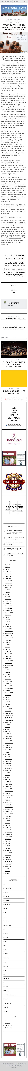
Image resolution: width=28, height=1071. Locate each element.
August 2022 (8, 667)
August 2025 (8, 587)
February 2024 (8, 628)
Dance (5, 908)
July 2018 (7, 772)
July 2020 (7, 724)
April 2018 (7, 779)
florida (21, 262)
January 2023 (8, 656)
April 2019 (7, 756)
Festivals (6, 937)
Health (5, 949)
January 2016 (8, 829)
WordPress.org (8, 1027)
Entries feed (7, 1023)
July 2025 (7, 589)
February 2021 (8, 708)
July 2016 (7, 818)
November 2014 (9, 859)
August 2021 (8, 695)
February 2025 (8, 601)
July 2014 (7, 868)
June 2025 (7, 592)
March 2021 (8, 706)
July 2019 (7, 752)
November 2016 (9, 809)
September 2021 (9, 692)
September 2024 (9, 612)
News (5, 974)
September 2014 (9, 864)
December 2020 (9, 713)
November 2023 (9, 633)
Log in (6, 1021)
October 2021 (8, 690)
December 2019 (9, 740)
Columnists (7, 900)
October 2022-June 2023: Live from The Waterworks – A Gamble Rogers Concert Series (14, 318)
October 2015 (8, 834)
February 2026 (8, 574)
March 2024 (8, 626)
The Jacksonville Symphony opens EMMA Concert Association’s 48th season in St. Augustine (14, 364)
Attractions (12, 19)
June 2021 (7, 699)
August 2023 (8, 640)
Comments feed (8, 1025)
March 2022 (8, 679)
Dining (5, 912)
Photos (6, 986)
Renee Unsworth (13, 302)
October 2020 (8, 717)
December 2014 (9, 857)
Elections (6, 921)
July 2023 (7, 642)
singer (9, 276)
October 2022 (8, 663)
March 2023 (8, 651)
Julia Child (7, 265)
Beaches (6, 892)
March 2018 (8, 781)
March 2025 (8, 599)
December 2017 (9, 788)
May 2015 (7, 845)
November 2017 (9, 791)
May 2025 (7, 594)
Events (16, 21)
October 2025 (8, 583)
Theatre (6, 1011)
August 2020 (8, 722)
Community (20, 19)
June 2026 (7, 569)
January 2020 (8, 738)
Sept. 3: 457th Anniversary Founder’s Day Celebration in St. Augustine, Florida (14, 327)
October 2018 (8, 768)
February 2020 (8, 736)
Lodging (6, 966)
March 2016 (8, 827)
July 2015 (7, 841)
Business (6, 896)
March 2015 (8, 850)
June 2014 (7, 871)
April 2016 (7, 825)
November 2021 (9, 688)
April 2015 (7, 848)
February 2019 (8, 759)
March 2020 (8, 734)
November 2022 (9, 660)
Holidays (6, 958)
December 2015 (9, 832)
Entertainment (8, 21)
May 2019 (7, 754)
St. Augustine (18, 276)
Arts (6, 19)
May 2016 (7, 823)
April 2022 (7, 676)
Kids (5, 962)
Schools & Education (10, 995)
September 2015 (9, 836)
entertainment (9, 259)
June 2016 (7, 820)
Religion (6, 990)
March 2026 (8, 571)
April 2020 (7, 731)
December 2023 (9, 631)
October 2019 (8, 745)
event (18, 259)
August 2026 (8, 564)
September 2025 (9, 585)
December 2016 (9, 807)
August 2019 (8, 749)
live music (16, 265)
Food (5, 945)
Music (20, 21)
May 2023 (7, 647)
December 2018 (9, 763)
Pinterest (14, 290)
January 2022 (8, 683)
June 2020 (7, 727)
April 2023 (7, 649)
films (5, 941)
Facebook (14, 285)
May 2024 (7, 621)
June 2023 (7, 644)
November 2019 (9, 743)
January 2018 (8, 786)
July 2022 (7, 670)
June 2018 (7, 775)
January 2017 (8, 804)
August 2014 (8, 866)
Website (10, 305)
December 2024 (9, 606)
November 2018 (9, 765)
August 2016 (8, 816)
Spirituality (7, 1003)
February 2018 (8, 784)
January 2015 (8, 855)
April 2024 (7, 624)
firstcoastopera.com (9, 127)
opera (13, 269)
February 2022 (8, 681)
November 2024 (9, 608)
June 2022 (7, 672)
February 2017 (8, 802)
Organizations (8, 978)
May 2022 (7, 674)
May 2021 (7, 702)
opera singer (21, 269)
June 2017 (7, 800)
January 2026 (8, 576)
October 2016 (8, 811)
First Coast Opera (11, 262)
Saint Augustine (20, 272)
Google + (14, 292)
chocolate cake (19, 255)
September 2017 (9, 795)
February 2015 (8, 852)
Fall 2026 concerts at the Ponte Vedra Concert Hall (14, 392)
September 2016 (9, 813)
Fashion (6, 933)
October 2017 (8, 793)
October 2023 (8, 635)
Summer (6, 1007)
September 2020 (9, 720)
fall (23, 259)
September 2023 (9, 638)
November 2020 (9, 715)
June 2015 (7, 843)
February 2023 (8, 653)
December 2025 (9, 578)
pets (5, 982)
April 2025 (7, 596)
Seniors (6, 999)
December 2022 (9, 658)
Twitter (14, 287)
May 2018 (7, 777)
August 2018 (8, 770)
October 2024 (8, 610)
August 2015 (8, 839)
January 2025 (8, 603)
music (23, 265)
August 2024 (8, 615)
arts (6, 255)
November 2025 (9, 580)
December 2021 (9, 685)
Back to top (13, 1067)
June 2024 (7, 619)
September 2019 (9, 747)
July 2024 (7, 617)
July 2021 (7, 697)
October (6, 269)
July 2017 (7, 797)
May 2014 (7, 873)
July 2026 (7, 567)
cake (11, 255)
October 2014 (8, 861)
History (6, 953)
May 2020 (7, 729)
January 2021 (8, 711)
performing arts (8, 272)
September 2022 (9, 665)
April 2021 (7, 704)
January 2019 (8, 761)
